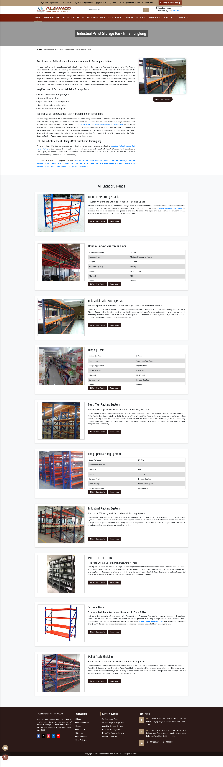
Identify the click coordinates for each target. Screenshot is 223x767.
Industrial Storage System (112, 726)
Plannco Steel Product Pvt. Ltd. (50, 714)
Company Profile (51, 17)
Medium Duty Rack (109, 736)
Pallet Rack (114, 17)
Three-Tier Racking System (112, 733)
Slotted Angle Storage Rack (113, 722)
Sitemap (79, 733)
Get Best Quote (163, 99)
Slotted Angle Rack (72, 17)
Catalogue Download (169, 3)
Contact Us (80, 729)
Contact (183, 17)
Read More (114, 221)
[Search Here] (146, 10)
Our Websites (81, 740)
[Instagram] (48, 736)
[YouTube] (58, 736)
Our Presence (81, 736)
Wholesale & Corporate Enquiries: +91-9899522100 (133, 3)
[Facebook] (38, 736)
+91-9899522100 (169, 742)
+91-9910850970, (153, 742)
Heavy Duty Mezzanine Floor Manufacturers (69, 166)
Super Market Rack (134, 17)
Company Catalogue (158, 17)
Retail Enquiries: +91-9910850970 (57, 3)
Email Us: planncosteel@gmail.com (91, 3)
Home (37, 17)
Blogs (173, 17)
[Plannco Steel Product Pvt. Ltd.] (54, 9)
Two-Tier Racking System (112, 729)
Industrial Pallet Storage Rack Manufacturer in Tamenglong (99, 124)
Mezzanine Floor (95, 17)
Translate (177, 11)
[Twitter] (43, 736)
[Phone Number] (5, 758)
